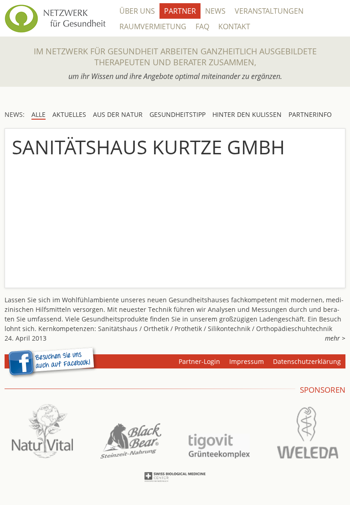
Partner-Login (199, 361)
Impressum (246, 361)
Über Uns (137, 11)
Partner (180, 11)
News (215, 11)
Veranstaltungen (269, 11)
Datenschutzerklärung (307, 361)
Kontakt (234, 26)
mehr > (335, 338)
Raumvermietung (152, 26)
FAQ (202, 26)
